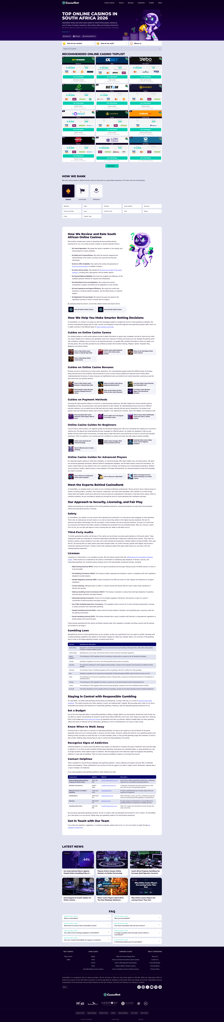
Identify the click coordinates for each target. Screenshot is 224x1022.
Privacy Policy (154, 969)
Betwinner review (78, 80)
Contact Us (155, 960)
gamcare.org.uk (106, 801)
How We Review (155, 963)
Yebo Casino (68, 956)
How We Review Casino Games (93, 969)
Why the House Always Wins (125, 956)
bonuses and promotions (80, 266)
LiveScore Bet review (146, 132)
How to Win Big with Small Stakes (126, 963)
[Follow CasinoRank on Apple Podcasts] (160, 987)
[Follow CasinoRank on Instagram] (143, 987)
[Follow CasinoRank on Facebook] (139, 987)
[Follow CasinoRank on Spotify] (156, 987)
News (160, 3)
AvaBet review (78, 106)
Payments (141, 3)
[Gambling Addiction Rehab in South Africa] (110, 1003)
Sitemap (140, 1019)
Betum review (112, 106)
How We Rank (154, 966)
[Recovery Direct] (93, 1003)
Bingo (93, 956)
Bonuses (130, 3)
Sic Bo (93, 963)
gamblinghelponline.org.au (109, 806)
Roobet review (145, 106)
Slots (93, 966)
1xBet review (112, 80)
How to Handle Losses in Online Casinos (125, 969)
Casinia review (112, 132)
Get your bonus (78, 76)
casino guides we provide (105, 327)
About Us (155, 956)
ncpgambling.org (106, 790)
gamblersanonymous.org (108, 785)
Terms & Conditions (86, 1019)
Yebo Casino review (145, 80)
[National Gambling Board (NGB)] (80, 1003)
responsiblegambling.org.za (109, 780)
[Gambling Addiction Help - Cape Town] (127, 1003)
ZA (64, 987)
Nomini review (78, 132)
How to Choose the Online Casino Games (125, 960)
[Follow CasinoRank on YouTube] (151, 987)
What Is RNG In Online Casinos (126, 966)
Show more (111, 166)
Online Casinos (109, 3)
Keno (93, 960)
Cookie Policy (115, 1019)
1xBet (68, 960)
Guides (151, 3)
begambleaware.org (107, 795)
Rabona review (78, 159)
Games (121, 3)
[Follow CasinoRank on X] (147, 987)
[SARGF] (138, 1003)
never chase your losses (92, 719)
